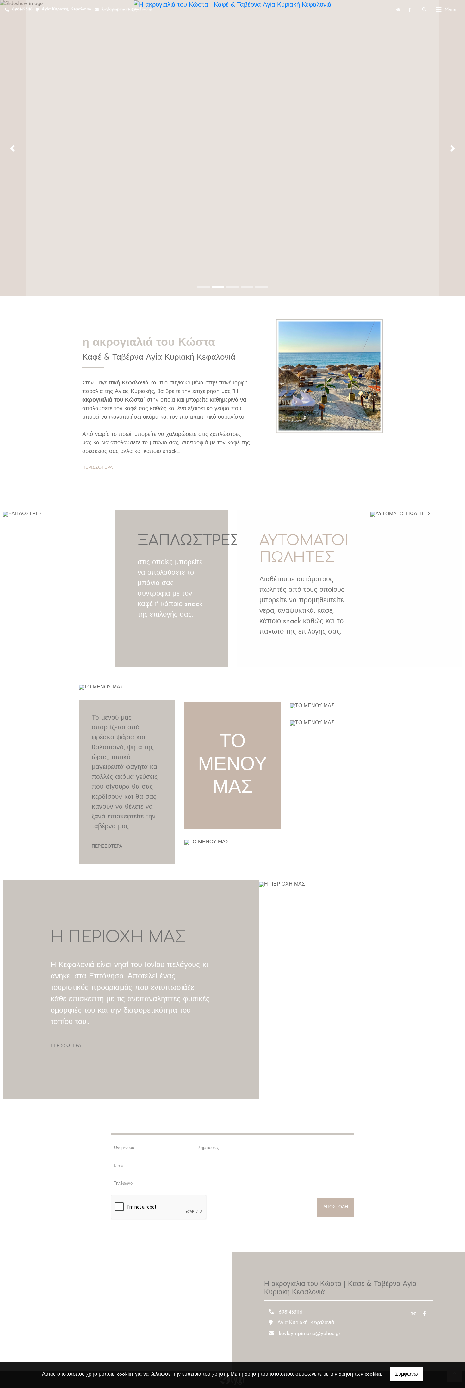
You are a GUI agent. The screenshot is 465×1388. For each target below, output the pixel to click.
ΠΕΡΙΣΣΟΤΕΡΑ (97, 467)
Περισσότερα (107, 846)
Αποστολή (335, 1207)
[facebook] (409, 10)
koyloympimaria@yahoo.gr (127, 9)
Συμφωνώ (406, 1374)
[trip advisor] (398, 10)
